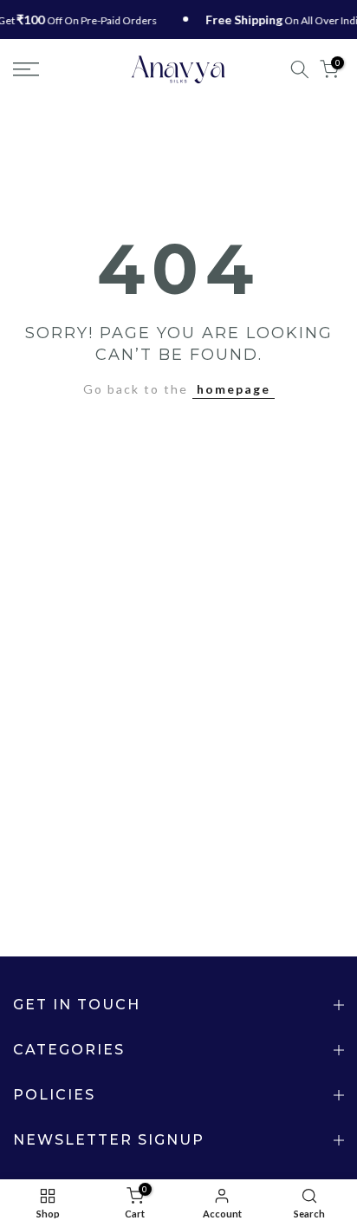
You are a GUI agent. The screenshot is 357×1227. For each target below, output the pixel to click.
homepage (233, 389)
